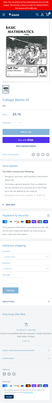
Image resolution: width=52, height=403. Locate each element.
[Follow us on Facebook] (4, 374)
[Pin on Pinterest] (38, 154)
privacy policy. (28, 392)
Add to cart (26, 132)
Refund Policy (8, 301)
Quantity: (7, 122)
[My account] (42, 14)
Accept (9, 397)
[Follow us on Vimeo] (14, 374)
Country (6, 251)
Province (6, 263)
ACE (4, 106)
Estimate (10, 290)
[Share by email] (47, 154)
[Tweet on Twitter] (43, 154)
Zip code (6, 275)
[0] (47, 14)
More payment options (26, 146)
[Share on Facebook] (33, 154)
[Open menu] (4, 15)
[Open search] (37, 14)
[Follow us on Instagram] (9, 374)
